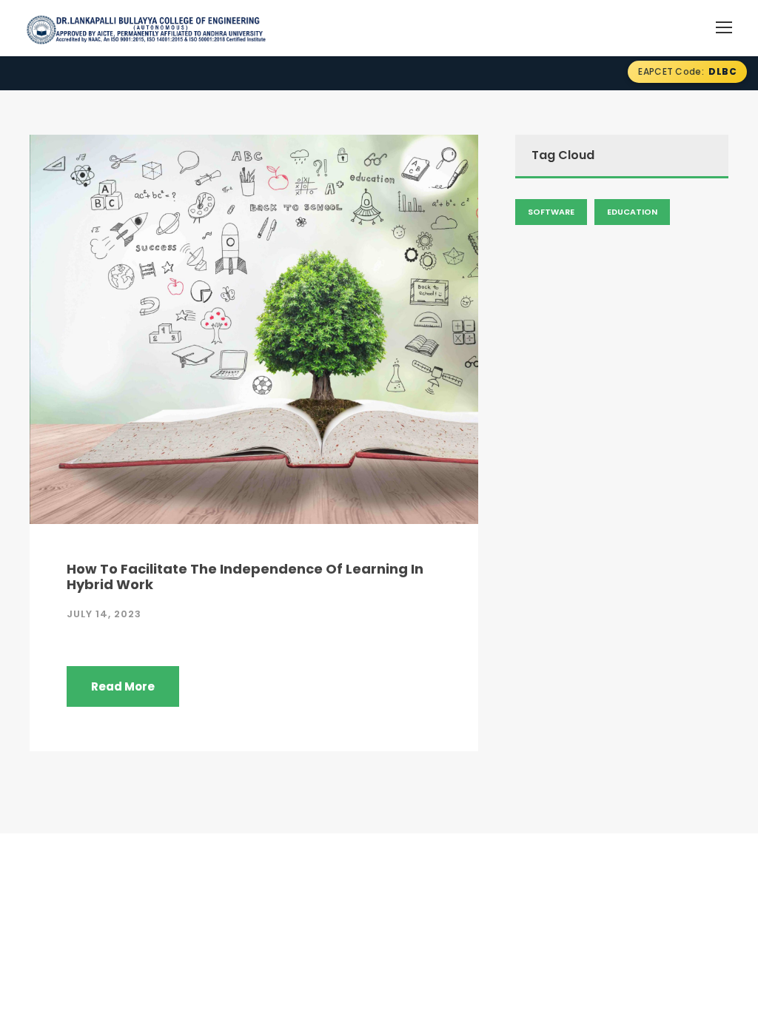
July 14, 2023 (104, 614)
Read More (123, 686)
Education (632, 212)
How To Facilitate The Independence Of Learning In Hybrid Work (245, 577)
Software (551, 212)
